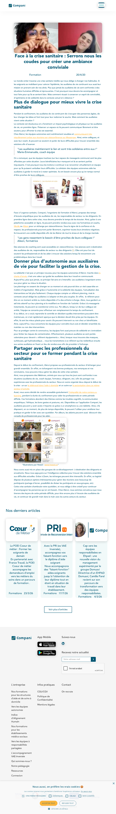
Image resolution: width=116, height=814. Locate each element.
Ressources (17, 771)
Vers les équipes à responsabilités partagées (20, 745)
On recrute (67, 691)
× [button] (113, 783)
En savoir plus (86, 791)
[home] (16, 5)
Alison (26, 226)
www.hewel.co (51, 464)
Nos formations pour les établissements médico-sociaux (19, 731)
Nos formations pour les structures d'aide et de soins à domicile (21, 697)
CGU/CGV (42, 691)
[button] (101, 5)
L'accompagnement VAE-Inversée (21, 754)
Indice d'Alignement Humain (18, 718)
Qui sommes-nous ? (21, 761)
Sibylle (17, 226)
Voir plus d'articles (58, 609)
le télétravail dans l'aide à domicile (43, 385)
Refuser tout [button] (68, 803)
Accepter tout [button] (48, 803)
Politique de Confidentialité (45, 698)
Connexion (16, 775)
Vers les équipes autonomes (19, 708)
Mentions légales (46, 704)
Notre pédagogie (20, 766)
